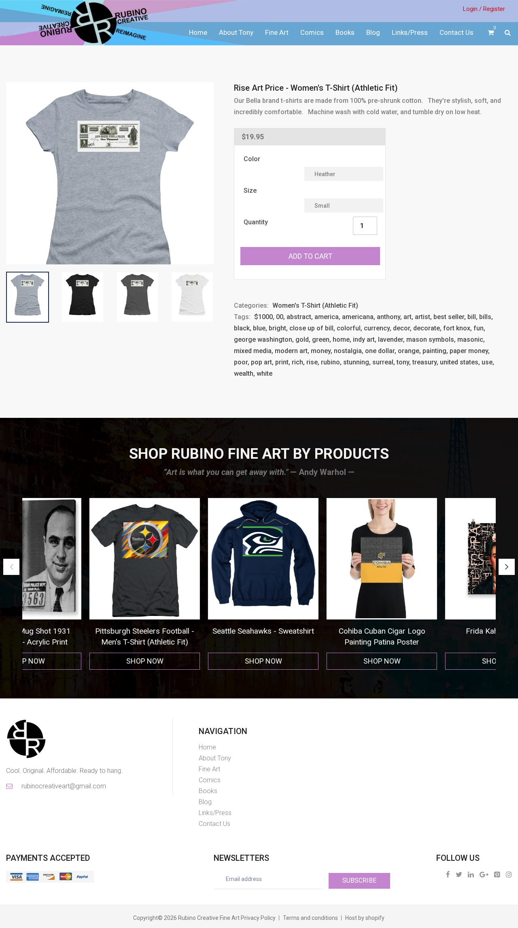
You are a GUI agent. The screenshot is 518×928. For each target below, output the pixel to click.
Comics (312, 32)
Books (345, 32)
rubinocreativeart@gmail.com (63, 786)
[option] (81, 584)
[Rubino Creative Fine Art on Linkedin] (471, 874)
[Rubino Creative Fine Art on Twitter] (459, 874)
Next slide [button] (507, 567)
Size (250, 190)
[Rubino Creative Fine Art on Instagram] (509, 874)
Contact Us (456, 32)
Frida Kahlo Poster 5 (437, 631)
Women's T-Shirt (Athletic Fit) (315, 305)
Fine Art (277, 32)
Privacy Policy (258, 918)
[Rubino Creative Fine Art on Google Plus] (484, 874)
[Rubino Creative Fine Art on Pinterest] (497, 874)
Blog (373, 32)
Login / (472, 9)
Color (252, 159)
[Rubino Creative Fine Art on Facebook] (448, 874)
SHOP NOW (81, 661)
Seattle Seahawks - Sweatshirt (200, 631)
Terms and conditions (310, 918)
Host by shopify (364, 918)
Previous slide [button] (11, 567)
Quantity (256, 222)
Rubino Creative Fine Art (209, 918)
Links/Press (410, 32)
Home (198, 32)
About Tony (236, 32)
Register (494, 9)
